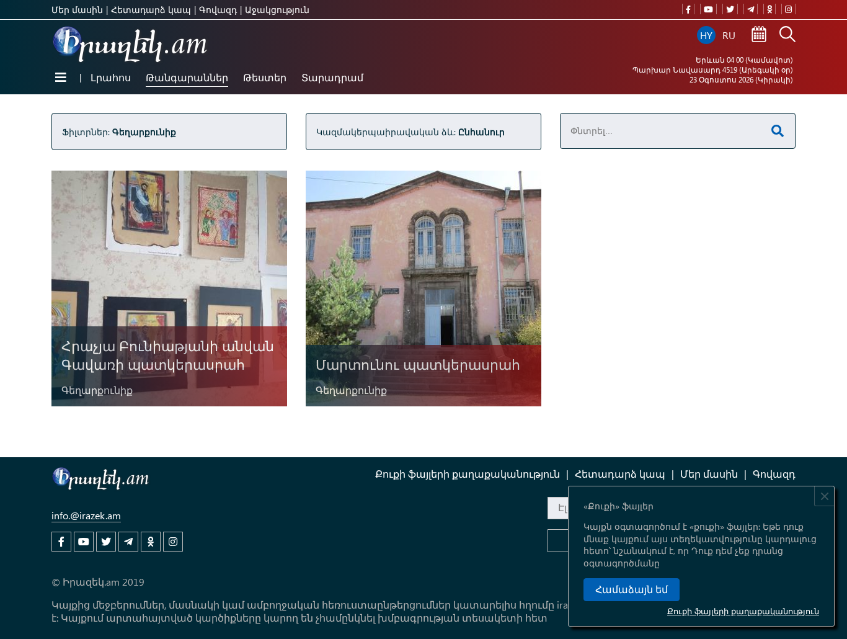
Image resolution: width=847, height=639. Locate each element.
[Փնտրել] (787, 35)
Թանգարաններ (187, 77)
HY (706, 35)
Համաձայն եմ (631, 589)
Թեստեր (264, 77)
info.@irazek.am (86, 515)
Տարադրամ (332, 77)
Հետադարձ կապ (151, 10)
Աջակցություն (277, 10)
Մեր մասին (77, 10)
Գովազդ (218, 10)
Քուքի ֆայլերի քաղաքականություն (743, 610)
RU (728, 35)
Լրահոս (111, 77)
